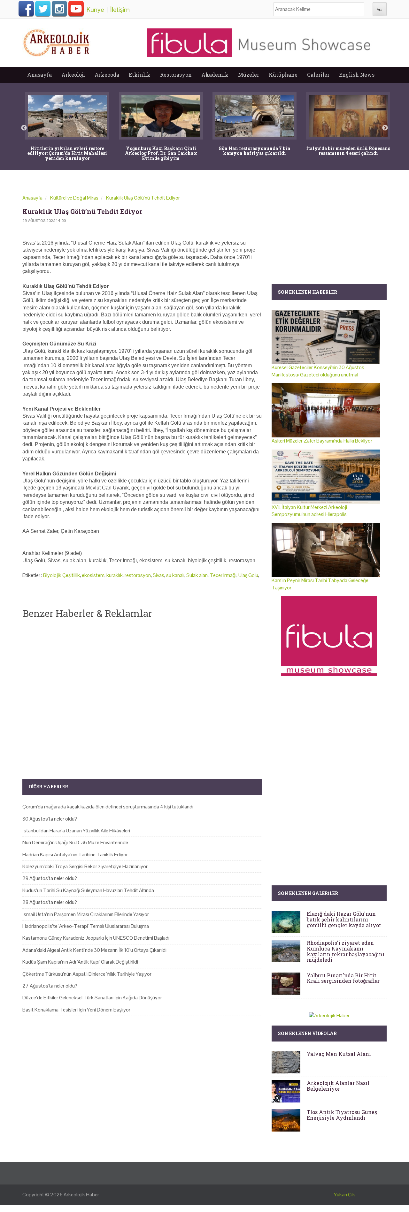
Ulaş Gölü (248, 575)
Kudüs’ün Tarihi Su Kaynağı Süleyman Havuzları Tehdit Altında (88, 890)
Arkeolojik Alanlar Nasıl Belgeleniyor (338, 1085)
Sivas (158, 575)
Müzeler (248, 74)
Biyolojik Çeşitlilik (61, 575)
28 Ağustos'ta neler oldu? (49, 902)
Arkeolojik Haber (81, 1194)
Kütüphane (283, 74)
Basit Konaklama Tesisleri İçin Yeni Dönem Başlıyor (76, 1009)
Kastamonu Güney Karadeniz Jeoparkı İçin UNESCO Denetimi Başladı (95, 938)
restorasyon (138, 575)
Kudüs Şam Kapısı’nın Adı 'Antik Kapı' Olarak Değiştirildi (80, 961)
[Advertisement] (142, 693)
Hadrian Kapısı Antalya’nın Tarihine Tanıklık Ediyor (75, 854)
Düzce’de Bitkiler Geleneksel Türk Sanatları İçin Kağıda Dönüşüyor (92, 997)
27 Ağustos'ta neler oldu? (49, 985)
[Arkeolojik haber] (56, 41)
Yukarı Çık (344, 1194)
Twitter (42, 8)
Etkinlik (139, 74)
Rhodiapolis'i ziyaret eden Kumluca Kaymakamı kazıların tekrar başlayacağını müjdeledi (345, 951)
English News (356, 74)
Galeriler (318, 74)
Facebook (26, 8)
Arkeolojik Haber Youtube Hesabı (76, 8)
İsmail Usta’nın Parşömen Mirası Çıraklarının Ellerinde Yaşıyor (85, 914)
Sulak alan (197, 575)
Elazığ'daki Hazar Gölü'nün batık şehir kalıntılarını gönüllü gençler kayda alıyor (344, 919)
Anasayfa (39, 74)
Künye (95, 9)
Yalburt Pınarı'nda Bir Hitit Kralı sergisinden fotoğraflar (343, 978)
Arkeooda (107, 74)
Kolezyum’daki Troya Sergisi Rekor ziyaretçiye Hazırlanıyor (85, 866)
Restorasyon (176, 74)
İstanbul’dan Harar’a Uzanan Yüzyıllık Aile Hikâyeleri (76, 830)
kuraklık (114, 575)
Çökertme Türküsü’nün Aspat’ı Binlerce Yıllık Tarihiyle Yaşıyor (86, 974)
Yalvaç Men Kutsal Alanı (339, 1053)
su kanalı (175, 575)
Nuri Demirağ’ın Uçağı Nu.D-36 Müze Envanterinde (75, 842)
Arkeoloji (73, 74)
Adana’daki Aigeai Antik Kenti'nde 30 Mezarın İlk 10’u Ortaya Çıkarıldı (94, 950)
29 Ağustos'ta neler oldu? (49, 878)
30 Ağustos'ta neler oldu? (49, 818)
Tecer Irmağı (223, 575)
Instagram (59, 8)
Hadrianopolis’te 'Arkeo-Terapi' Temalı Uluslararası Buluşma (85, 926)
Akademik (214, 74)
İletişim (120, 9)
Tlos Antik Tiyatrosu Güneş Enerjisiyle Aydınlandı (342, 1115)
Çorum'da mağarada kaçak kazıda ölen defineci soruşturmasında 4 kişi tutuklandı (107, 806)
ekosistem (93, 575)
